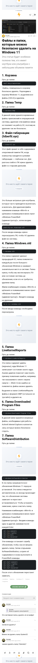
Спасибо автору (18, 587)
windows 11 (19, 579)
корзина (5, 581)
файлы (11, 579)
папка (27, 579)
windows (5, 579)
